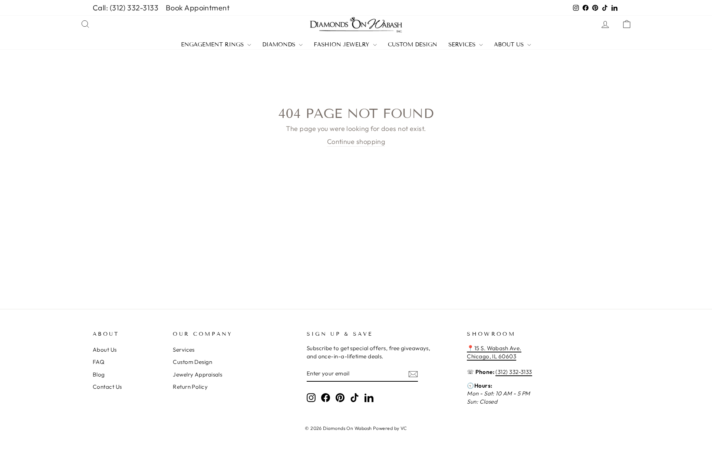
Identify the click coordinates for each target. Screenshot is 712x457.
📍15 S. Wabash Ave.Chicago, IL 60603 (494, 352)
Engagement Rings (213, 44)
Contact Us (107, 386)
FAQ (98, 361)
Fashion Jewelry (342, 44)
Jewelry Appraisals (197, 374)
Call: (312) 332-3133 (125, 7)
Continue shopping (356, 141)
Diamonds (279, 44)
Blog (99, 374)
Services (462, 44)
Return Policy (190, 386)
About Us (509, 44)
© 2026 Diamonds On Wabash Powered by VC (356, 428)
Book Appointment (198, 7)
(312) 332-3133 (513, 371)
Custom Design (412, 44)
